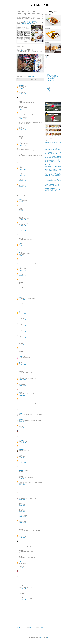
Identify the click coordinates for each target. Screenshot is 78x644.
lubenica (57, 162)
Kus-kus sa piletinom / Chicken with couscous (52, 76)
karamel (57, 156)
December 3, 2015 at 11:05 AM (22, 421)
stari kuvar (52, 184)
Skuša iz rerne (48, 74)
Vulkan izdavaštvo (47, 190)
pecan (49, 174)
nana (60, 169)
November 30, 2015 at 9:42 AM (22, 109)
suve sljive (59, 185)
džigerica (46, 150)
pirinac (50, 176)
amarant (60, 141)
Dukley (56, 149)
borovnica (46, 144)
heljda (56, 152)
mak (60, 162)
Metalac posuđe (57, 166)
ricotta (49, 180)
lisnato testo (48, 162)
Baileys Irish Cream (51, 143)
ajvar (53, 141)
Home (30, 627)
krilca (48, 159)
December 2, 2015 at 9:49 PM (22, 395)
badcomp (20, 243)
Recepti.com (53, 179)
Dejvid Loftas (22, 23)
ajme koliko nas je (50, 141)
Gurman (52, 152)
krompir (50, 159)
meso (48, 166)
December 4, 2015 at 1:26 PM (22, 462)
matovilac (55, 164)
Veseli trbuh (20, 419)
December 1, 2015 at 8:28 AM (22, 299)
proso (50, 178)
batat (56, 143)
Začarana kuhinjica (21, 356)
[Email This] (32, 79)
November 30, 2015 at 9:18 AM (22, 88)
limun (46, 162)
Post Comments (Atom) (23, 628)
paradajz (53, 172)
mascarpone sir (54, 163)
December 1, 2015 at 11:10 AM (22, 325)
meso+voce (52, 166)
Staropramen (55, 184)
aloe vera (57, 141)
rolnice (54, 180)
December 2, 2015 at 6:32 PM (22, 385)
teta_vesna (20, 194)
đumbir (58, 149)
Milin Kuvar (20, 513)
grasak (60, 151)
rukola (46, 181)
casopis (57, 145)
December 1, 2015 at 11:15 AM (22, 337)
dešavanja (57, 148)
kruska (52, 159)
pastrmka (59, 172)
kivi (55, 157)
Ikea (60, 153)
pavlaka (57, 173)
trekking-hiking (59, 187)
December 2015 (49, 69)
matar (53, 164)
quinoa (56, 178)
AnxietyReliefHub (21, 440)
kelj (51, 157)
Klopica (58, 157)
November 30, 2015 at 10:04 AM (22, 118)
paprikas (51, 172)
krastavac (46, 159)
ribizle (47, 180)
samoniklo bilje (57, 181)
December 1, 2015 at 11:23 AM (22, 344)
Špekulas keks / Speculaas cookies (51, 72)
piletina (46, 176)
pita (53, 176)
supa (55, 185)
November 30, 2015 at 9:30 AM (22, 93)
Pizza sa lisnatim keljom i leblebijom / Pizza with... (53, 79)
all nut (55, 141)
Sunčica (49, 185)
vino (52, 189)
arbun (54, 142)
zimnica (60, 190)
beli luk (60, 143)
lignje (58, 161)
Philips (55, 175)
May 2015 (48, 87)
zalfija (50, 190)
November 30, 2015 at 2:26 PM (22, 219)
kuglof (57, 159)
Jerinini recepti (53, 155)
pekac (60, 174)
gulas (50, 152)
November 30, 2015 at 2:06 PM (22, 210)
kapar (54, 156)
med (50, 165)
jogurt (56, 155)
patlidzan (54, 173)
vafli (54, 188)
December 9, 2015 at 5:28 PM (22, 532)
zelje (55, 190)
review (60, 179)
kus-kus (53, 160)
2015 (46, 68)
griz (47, 152)
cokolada (50, 147)
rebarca (51, 179)
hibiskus (58, 152)
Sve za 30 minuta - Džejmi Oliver (29, 45)
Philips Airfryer (58, 175)
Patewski (48, 173)
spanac (49, 183)
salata (53, 181)
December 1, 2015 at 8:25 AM (22, 285)
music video (52, 169)
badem (48, 143)
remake (55, 179)
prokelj (48, 178)
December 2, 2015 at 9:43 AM (22, 364)
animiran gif (49, 142)
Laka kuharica (20, 147)
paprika (48, 172)
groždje (49, 152)
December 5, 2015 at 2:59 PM (22, 478)
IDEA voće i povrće (57, 153)
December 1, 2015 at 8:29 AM (22, 309)
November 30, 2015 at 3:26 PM (22, 225)
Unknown (20, 111)
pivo (55, 176)
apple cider (52, 142)
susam (57, 185)
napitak (46, 170)
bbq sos (58, 143)
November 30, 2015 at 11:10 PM (22, 275)
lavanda (60, 160)
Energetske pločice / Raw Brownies (51, 77)
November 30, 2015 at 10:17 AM (22, 129)
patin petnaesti (51, 173)
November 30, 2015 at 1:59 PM (22, 201)
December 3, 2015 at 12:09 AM (22, 399)
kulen (45, 160)
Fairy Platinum (57, 150)
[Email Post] (31, 79)
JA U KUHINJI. (42, 637)
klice (56, 157)
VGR (57, 188)
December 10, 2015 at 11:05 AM (22, 567)
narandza (50, 170)
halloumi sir (54, 152)
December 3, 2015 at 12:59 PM (22, 432)
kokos (60, 157)
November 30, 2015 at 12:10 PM (22, 175)
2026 (46, 56)
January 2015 (48, 91)
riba (45, 180)
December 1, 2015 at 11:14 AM (22, 331)
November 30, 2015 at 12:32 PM (22, 180)
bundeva (53, 145)
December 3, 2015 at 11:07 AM (22, 427)
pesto (53, 175)
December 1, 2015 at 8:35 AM (22, 313)
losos (55, 162)
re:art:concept (47, 179)
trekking (56, 187)
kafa (45, 156)
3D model (46, 141)
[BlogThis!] (33, 79)
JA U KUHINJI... (24, 49)
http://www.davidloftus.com (27, 23)
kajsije (49, 156)
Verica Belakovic (21, 257)
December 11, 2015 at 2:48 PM (22, 599)
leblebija (48, 161)
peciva (53, 174)
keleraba (50, 157)
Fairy (54, 150)
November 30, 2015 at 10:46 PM (22, 270)
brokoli (54, 144)
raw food (59, 178)
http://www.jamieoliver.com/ (33, 22)
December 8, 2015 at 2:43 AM (22, 499)
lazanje (46, 161)
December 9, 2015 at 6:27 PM (22, 542)
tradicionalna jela (49, 187)
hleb (60, 152)
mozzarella (46, 169)
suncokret (51, 185)
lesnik (54, 161)
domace (50, 149)
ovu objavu (21, 50)
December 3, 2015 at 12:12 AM (22, 405)
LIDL (56, 161)
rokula (52, 180)
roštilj (60, 180)
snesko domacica (21, 497)
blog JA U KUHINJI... (34, 21)
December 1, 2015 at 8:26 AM (22, 289)
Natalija (19, 252)
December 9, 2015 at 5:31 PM (22, 537)
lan (58, 160)
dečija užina (54, 148)
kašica (60, 156)
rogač (51, 180)
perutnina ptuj (51, 175)
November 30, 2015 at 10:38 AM (22, 145)
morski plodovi (55, 168)
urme (49, 188)
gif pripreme (47, 151)
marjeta (20, 154)
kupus (49, 160)
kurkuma (51, 160)
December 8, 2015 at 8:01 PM (22, 505)
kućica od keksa (55, 159)
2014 (46, 92)
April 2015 (48, 88)
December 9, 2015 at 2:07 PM (22, 522)
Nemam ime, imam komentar (22, 470)
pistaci (52, 176)
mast (48, 164)
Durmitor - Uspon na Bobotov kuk (51, 73)
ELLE (53, 150)
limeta (60, 161)
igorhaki (20, 455)
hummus (53, 153)
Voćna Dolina (59, 189)
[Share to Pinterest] (36, 79)
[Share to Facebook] (35, 79)
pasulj (46, 173)
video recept (49, 189)
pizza (56, 176)
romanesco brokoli (57, 180)
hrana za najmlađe (50, 153)
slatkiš (49, 182)
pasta (57, 172)
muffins (49, 169)
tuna (47, 188)
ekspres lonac (50, 150)
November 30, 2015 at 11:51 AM (22, 169)
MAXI (56, 164)
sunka (53, 185)
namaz (58, 169)
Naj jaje (56, 169)
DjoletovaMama (21, 449)
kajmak (48, 156)
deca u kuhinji (51, 148)
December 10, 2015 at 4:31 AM (22, 559)
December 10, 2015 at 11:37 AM (22, 572)
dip (60, 148)
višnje (56, 189)
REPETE (58, 179)
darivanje (48, 148)
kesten (52, 157)
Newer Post (18, 627)
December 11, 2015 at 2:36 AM (22, 588)
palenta (46, 172)
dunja (60, 149)
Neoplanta (56, 170)
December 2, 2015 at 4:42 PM (22, 379)
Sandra (19, 127)
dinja (59, 148)
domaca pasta (47, 149)
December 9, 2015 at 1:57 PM (22, 511)
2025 (46, 57)
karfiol (58, 156)
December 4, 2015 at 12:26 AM (22, 442)
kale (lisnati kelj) (52, 156)
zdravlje (52, 190)
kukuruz (59, 159)
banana (54, 143)
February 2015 (48, 90)
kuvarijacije (55, 160)
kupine (47, 160)
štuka (60, 184)
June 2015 (48, 86)
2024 (46, 58)
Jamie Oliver (28, 22)
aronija (56, 142)
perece (46, 175)
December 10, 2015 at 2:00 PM (22, 583)
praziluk (46, 178)
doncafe (53, 149)
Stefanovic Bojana (21, 85)
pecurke (57, 174)
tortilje (46, 187)
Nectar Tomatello (53, 170)
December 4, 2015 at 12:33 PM (22, 457)
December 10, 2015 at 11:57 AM (22, 578)
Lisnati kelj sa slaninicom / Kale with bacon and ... (53, 80)
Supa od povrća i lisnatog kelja (50, 78)
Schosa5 (20, 392)
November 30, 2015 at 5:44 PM (22, 245)
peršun (48, 175)
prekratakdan (20, 491)
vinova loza (54, 189)
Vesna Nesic (20, 413)
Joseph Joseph (59, 155)
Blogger (48, 637)
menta (58, 165)
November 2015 (49, 70)
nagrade (54, 169)
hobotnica (46, 153)
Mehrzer (52, 165)
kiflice (54, 157)
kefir (45, 157)
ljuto (54, 162)
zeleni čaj (54, 190)
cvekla (46, 148)
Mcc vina (58, 164)
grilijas (46, 152)
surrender (20, 561)
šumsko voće (46, 185)
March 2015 (48, 89)
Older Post (42, 627)
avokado (58, 142)
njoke (58, 170)
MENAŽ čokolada (55, 165)
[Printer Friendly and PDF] (18, 78)
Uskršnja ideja (52, 188)
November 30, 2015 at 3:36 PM (22, 230)
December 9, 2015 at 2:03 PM (22, 516)
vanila (55, 188)
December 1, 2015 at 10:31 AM (22, 319)
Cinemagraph (58, 146)
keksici (47, 157)
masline (46, 164)
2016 (46, 67)
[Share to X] (34, 79)
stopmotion (58, 184)
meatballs (48, 165)
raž (45, 179)
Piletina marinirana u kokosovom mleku (51, 75)
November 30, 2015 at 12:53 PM (22, 186)
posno (54, 177)
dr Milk (55, 149)
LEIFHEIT (52, 161)
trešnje (46, 188)
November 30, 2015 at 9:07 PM (22, 255)
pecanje (51, 174)
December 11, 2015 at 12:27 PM (22, 595)
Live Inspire (52, 162)
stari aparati (49, 184)
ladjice (57, 160)
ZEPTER (57, 190)
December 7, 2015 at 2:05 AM (22, 484)
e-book (48, 150)
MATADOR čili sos (51, 164)
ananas (46, 142)
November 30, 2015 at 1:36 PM (22, 191)
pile (60, 175)
